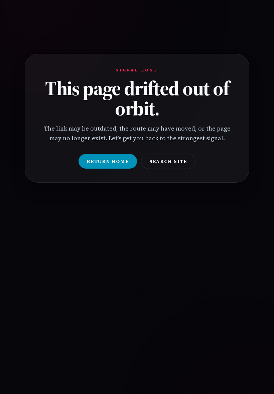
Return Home (108, 161)
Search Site (168, 161)
